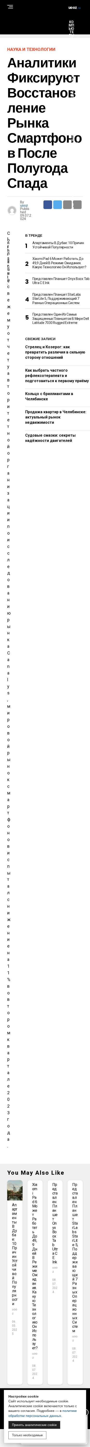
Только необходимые (27, 1435)
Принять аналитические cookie (34, 1425)
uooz (24, 205)
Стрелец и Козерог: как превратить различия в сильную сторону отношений (55, 352)
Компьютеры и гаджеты (71, 37)
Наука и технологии (72, 91)
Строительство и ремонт (72, 199)
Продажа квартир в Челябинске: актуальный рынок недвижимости (55, 417)
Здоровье (72, 142)
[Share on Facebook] (47, 204)
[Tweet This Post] (57, 204)
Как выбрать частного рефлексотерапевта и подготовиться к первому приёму (57, 375)
